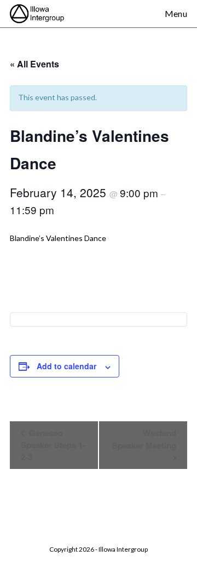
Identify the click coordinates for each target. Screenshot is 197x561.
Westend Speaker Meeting (144, 439)
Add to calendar (66, 365)
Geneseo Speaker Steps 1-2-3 (53, 445)
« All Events (34, 64)
